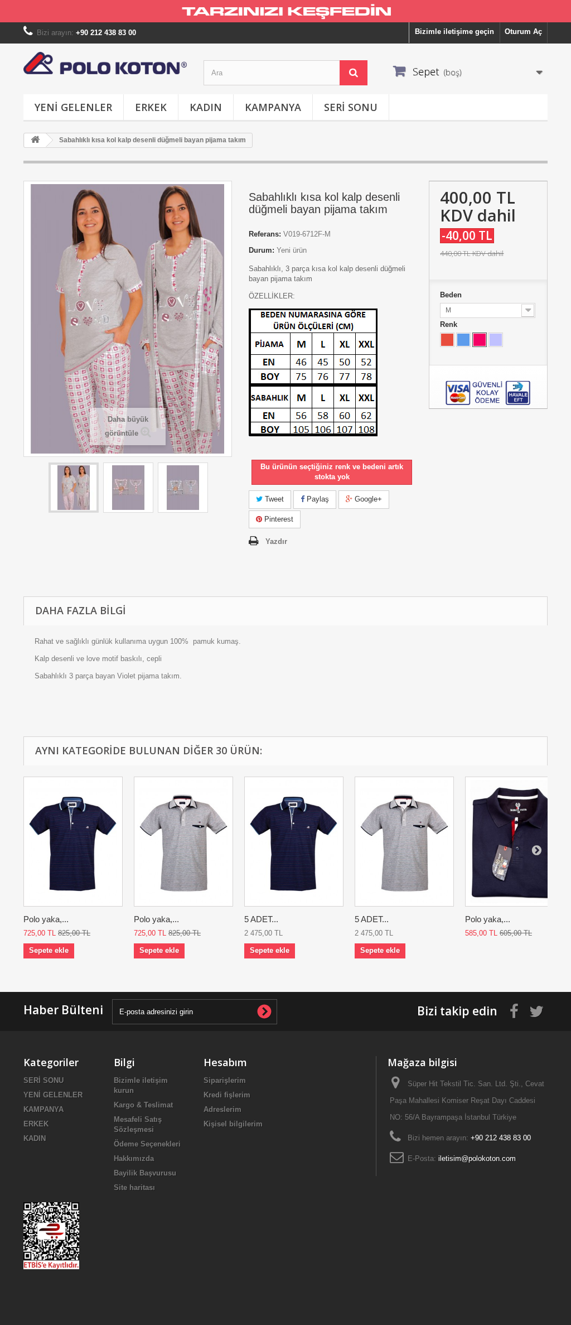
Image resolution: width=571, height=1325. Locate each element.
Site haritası (134, 1187)
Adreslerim (222, 1109)
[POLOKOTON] (105, 63)
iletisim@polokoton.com (477, 1158)
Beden (452, 295)
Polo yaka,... (46, 919)
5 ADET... (261, 919)
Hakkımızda (134, 1158)
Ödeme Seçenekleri (147, 1144)
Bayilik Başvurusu (145, 1173)
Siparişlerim (225, 1080)
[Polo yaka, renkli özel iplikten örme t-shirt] (73, 842)
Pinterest (277, 519)
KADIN (206, 107)
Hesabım (225, 1062)
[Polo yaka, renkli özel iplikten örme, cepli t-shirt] (183, 842)
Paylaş (316, 499)
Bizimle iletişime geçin (454, 31)
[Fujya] (479, 340)
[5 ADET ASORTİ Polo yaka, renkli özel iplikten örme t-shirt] (293, 842)
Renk (449, 324)
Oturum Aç (523, 31)
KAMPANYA (273, 107)
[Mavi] (463, 340)
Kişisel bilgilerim (233, 1124)
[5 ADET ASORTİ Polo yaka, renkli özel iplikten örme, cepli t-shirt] (404, 842)
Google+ (367, 499)
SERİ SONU (351, 107)
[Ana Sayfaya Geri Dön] (35, 140)
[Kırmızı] (447, 340)
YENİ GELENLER (73, 107)
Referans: (265, 234)
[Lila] (496, 340)
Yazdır (276, 541)
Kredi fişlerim (227, 1095)
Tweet (273, 499)
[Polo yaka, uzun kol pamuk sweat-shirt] (514, 842)
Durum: (261, 250)
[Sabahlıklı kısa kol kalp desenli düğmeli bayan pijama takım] (73, 487)
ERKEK (151, 107)
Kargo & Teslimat (143, 1105)
